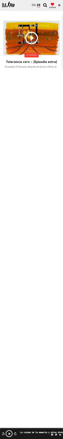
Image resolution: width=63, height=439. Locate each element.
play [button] (9, 433)
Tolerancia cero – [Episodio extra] (31, 62)
